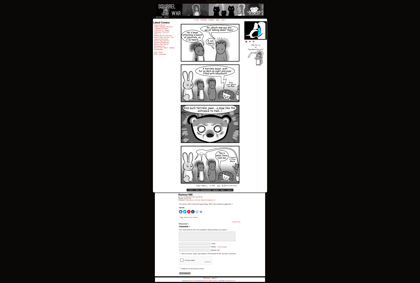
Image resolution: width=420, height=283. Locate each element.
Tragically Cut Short (161, 28)
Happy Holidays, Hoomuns (163, 27)
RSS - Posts (158, 52)
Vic (214, 200)
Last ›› (229, 190)
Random (216, 190)
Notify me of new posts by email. (193, 269)
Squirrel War (210, 10)
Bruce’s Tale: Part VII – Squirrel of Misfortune (162, 41)
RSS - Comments (160, 54)
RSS (226, 280)
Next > (209, 1)
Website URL (215, 250)
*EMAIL (219, 247)
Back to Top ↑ (232, 280)
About (166, 17)
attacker (186, 217)
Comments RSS (236, 222)
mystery (195, 217)
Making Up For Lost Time (163, 35)
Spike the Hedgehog (207, 200)
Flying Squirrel (190, 200)
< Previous (203, 20)
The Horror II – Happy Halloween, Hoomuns (161, 31)
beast (190, 217)
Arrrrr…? (157, 34)
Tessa (182, 197)
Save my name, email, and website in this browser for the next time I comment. (209, 254)
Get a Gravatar (222, 247)
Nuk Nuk (197, 200)
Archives (211, 20)
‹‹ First (190, 190)
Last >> (214, 1)
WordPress (206, 280)
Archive (159, 17)
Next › (223, 190)
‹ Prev (197, 190)
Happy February (159, 25)
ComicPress (215, 280)
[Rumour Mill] (210, 187)
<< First (196, 20)
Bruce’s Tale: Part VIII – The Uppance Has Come (164, 38)
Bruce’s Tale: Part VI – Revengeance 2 (162, 45)
